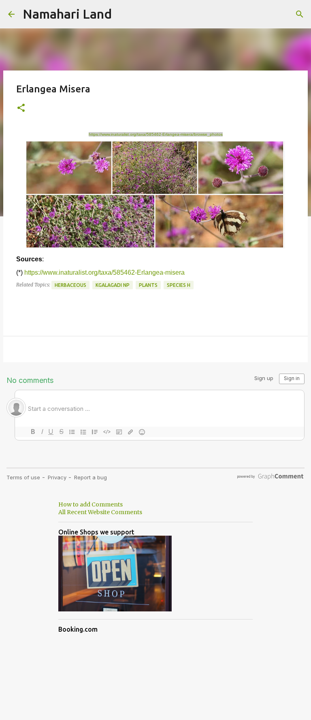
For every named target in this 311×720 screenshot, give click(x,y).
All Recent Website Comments (100, 512)
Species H (178, 285)
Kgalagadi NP (113, 285)
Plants (148, 285)
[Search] (300, 14)
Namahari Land (67, 13)
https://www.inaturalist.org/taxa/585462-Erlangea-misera (104, 272)
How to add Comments (90, 504)
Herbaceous (70, 285)
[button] (21, 108)
